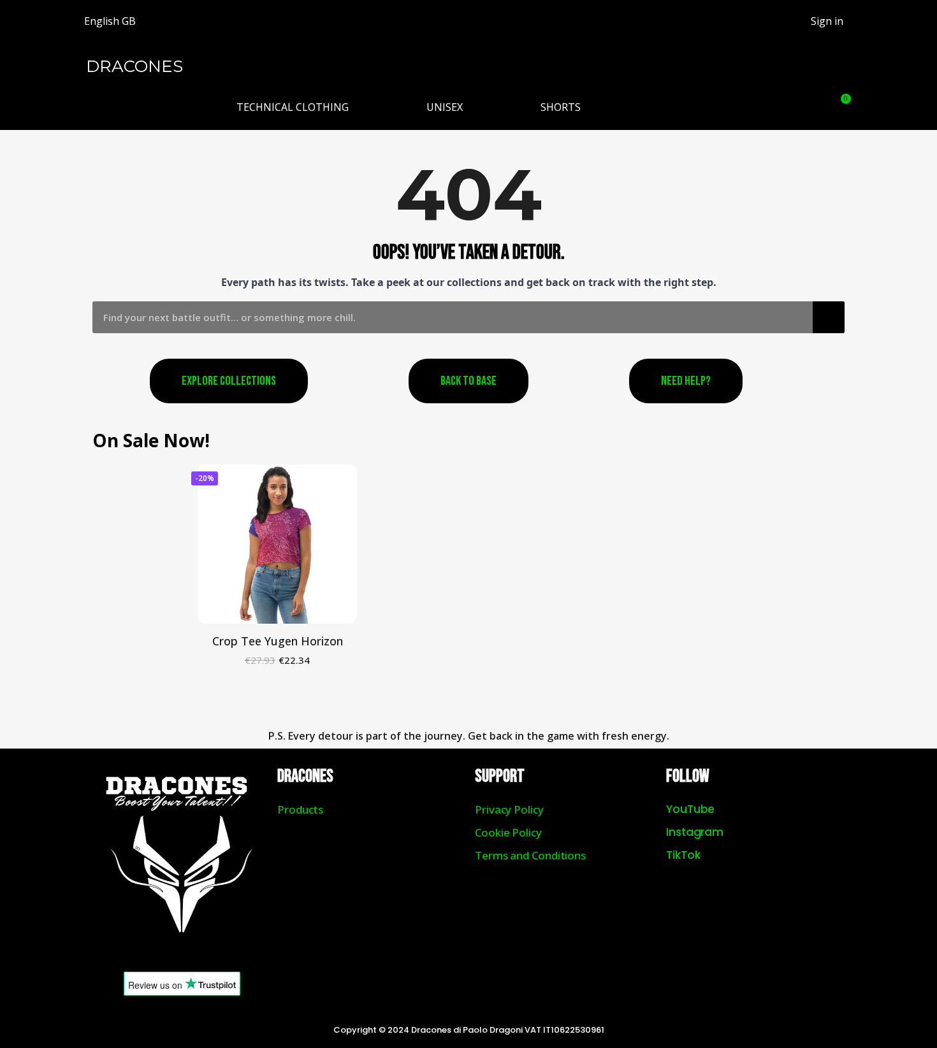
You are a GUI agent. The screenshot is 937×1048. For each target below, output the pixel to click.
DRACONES (134, 66)
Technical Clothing (292, 107)
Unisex (444, 107)
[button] (808, 107)
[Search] (829, 317)
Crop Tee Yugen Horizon (277, 641)
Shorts (561, 107)
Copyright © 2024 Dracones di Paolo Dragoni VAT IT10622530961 (468, 1030)
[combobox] (443, 317)
